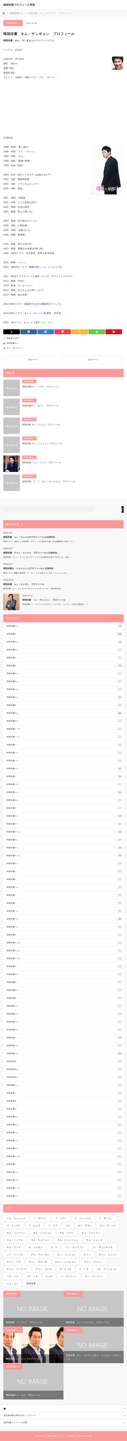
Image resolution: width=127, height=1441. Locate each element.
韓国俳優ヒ (63, 935)
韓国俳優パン (63, 927)
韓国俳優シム (63, 760)
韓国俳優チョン (64, 855)
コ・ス (53, 1247)
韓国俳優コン (63, 753)
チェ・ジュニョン (66, 1254)
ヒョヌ (49, 1276)
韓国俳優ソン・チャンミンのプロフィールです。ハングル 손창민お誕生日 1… (55, 604)
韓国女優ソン (63, 1140)
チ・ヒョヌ (65, 1269)
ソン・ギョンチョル (102, 1247)
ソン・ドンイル (15, 1254)
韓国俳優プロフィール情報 (19, 4)
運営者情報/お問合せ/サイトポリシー (19, 1415)
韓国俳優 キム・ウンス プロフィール (41, 462)
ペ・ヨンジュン (69, 1276)
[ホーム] (63, 1408)
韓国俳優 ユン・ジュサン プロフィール (23, 584)
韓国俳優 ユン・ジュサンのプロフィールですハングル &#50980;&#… (32, 589)
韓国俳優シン (64, 768)
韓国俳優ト (63, 871)
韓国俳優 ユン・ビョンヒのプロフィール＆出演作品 (29, 537)
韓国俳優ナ (63, 879)
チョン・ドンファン (17, 1269)
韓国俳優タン (63, 800)
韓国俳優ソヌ (63, 784)
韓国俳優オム (63, 681)
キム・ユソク (14, 1247)
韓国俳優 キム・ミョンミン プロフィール (42, 443)
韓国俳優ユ (64, 1037)
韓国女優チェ (63, 1148)
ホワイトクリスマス (61, 276)
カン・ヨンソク (108, 1225)
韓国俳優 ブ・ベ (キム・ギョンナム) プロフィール (48, 481)
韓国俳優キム (13, 23)
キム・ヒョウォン (40, 1240)
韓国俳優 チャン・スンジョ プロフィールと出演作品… (31, 552)
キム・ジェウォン (16, 1232)
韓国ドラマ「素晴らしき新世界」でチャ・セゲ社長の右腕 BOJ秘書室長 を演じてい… (39, 541)
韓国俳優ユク (63, 1045)
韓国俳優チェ (64, 816)
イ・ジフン (61, 1218)
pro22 (16, 338)
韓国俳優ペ (63, 966)
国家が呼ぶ (35, 267)
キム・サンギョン (14, 348)
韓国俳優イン (63, 650)
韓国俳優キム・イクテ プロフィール (40, 386)
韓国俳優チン (63, 863)
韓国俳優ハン (63, 911)
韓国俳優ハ (63, 903)
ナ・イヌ (83, 1269)
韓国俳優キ (63, 705)
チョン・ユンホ (44, 1269)
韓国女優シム (63, 1132)
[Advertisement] (63, 107)
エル (67, 1225)
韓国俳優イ (64, 634)
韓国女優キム (63, 1125)
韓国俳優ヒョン (63, 942)
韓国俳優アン (64, 626)
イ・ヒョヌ (34, 1225)
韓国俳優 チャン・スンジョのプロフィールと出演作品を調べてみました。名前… (37, 557)
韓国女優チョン (63, 1156)
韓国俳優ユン (64, 1053)
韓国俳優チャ (63, 824)
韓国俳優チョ (64, 847)
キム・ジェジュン (42, 1232)
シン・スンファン (74, 1247)
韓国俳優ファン (63, 958)
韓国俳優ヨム (63, 1069)
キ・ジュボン (35, 1247)
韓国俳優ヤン (63, 1030)
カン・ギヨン (85, 1225)
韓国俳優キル (63, 721)
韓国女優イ (63, 1093)
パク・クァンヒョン (106, 1269)
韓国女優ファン (63, 1188)
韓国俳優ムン (63, 1014)
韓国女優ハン (63, 1172)
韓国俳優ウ (63, 658)
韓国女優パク (63, 1180)
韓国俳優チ (63, 808)
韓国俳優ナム (63, 887)
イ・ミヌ (52, 1225)
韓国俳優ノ (63, 895)
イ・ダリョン (106, 1218)
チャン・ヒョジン (108, 1254)
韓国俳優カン (64, 697)
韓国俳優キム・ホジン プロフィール (40, 405)
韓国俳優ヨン (63, 1077)
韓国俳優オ (64, 665)
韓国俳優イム (64, 642)
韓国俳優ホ (63, 982)
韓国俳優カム (63, 689)
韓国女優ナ (63, 1164)
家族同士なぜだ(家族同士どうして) (42, 304)
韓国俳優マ (63, 998)
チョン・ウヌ (14, 1261)
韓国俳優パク (64, 919)
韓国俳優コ (63, 745)
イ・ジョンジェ (83, 1218)
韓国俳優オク (63, 673)
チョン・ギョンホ (38, 1261)
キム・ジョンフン (91, 1232)
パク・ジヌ (12, 1276)
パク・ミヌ (32, 1276)
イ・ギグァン (40, 1218)
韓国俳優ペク (63, 974)
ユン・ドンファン (94, 1276)
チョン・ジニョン (93, 1261)
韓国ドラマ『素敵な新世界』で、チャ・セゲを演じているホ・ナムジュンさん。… (37, 573)
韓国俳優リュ (63, 1085)
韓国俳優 (31, 1283)
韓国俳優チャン (64, 832)
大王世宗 (30, 253)
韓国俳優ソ (64, 776)
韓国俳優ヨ (63, 1061)
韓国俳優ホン (63, 990)
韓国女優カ (63, 1109)
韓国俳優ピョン (63, 950)
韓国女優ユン (63, 1196)
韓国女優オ (63, 1101)
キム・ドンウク (15, 1240)
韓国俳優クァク (63, 729)
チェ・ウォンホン (40, 1254)
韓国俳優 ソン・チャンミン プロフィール (43, 600)
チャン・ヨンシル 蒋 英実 (38, 313)
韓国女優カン (63, 1117)
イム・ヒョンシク (16, 1218)
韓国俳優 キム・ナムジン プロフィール (41, 424)
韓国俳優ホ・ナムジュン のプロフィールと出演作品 (28, 568)
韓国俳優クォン (63, 737)
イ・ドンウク (14, 1225)
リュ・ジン (12, 1283)
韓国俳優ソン (64, 792)
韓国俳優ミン (63, 1006)
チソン (87, 1254)
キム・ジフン (67, 1232)
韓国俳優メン (63, 1022)
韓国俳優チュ (63, 840)
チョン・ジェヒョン (65, 1261)
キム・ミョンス (94, 1240)
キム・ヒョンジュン (67, 1240)
